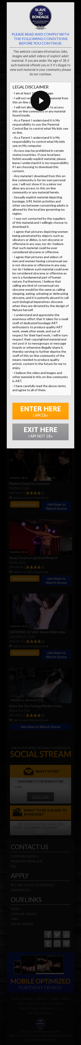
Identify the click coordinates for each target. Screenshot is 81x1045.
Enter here (40, 411)
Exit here (40, 431)
